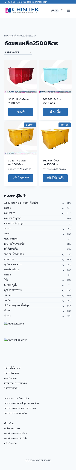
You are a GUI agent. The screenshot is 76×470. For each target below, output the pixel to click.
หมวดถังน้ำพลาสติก (14, 253)
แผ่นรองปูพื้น (10, 284)
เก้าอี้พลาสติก (11, 248)
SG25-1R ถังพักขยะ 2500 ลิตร (19, 101)
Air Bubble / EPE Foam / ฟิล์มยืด (21, 202)
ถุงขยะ (7, 274)
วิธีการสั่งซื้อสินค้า (12, 368)
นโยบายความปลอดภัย (15, 413)
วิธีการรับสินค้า (11, 387)
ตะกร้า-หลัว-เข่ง (12, 269)
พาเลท (7, 228)
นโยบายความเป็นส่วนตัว (16, 398)
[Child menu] (63, 203)
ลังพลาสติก (9, 212)
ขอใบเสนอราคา (12, 428)
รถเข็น (7, 300)
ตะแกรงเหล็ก (10, 238)
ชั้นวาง (7, 315)
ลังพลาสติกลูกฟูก (12, 218)
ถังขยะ (7, 207)
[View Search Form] (46, 10)
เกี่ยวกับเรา (9, 423)
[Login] (61, 11)
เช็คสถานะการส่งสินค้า (15, 382)
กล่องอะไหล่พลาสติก (14, 243)
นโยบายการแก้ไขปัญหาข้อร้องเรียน (21, 403)
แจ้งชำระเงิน (10, 378)
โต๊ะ (6, 279)
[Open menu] (68, 10)
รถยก (7, 233)
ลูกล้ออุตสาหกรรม (13, 289)
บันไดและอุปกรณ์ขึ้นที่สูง (16, 305)
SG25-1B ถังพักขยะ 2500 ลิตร (53, 101)
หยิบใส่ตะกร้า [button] (21, 178)
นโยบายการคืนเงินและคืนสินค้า (20, 408)
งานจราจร (9, 259)
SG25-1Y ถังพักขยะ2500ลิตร (17, 162)
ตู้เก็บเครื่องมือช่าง (13, 264)
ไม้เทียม (8, 295)
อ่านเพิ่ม (21, 112)
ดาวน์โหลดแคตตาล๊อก (15, 433)
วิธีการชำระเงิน (11, 373)
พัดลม (7, 310)
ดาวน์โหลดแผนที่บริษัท (15, 438)
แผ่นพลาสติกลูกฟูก (14, 223)
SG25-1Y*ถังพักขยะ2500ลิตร (51, 162)
